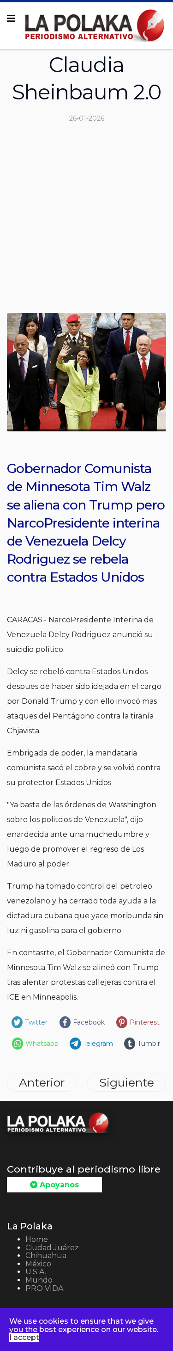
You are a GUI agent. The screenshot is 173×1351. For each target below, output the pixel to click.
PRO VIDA (44, 1288)
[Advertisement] (86, 221)
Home (36, 1239)
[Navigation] (11, 18)
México (38, 1263)
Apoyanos (58, 1184)
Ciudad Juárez (52, 1247)
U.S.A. (35, 1271)
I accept (24, 1337)
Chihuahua (45, 1255)
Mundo (39, 1280)
